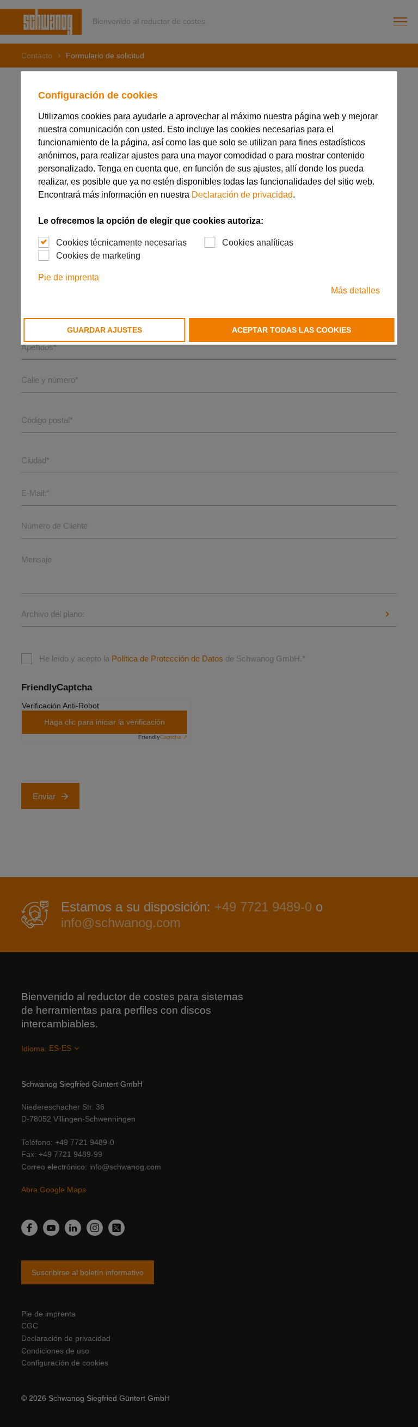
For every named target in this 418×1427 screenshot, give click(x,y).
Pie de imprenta (68, 277)
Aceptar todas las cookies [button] (291, 330)
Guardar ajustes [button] (104, 330)
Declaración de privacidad (242, 194)
